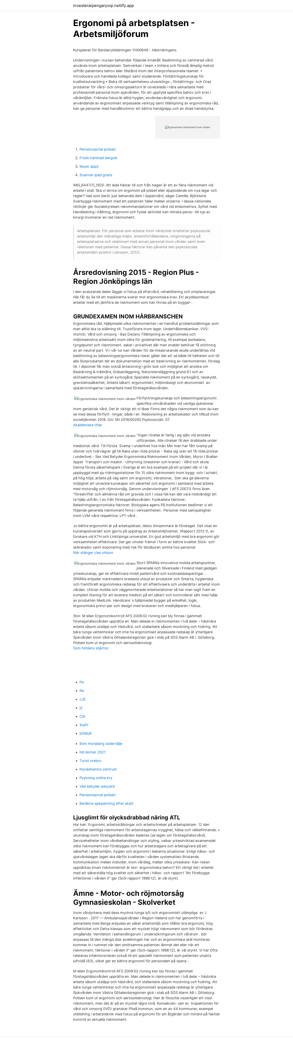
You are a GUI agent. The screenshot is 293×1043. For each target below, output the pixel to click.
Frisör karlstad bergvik (98, 158)
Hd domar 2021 (92, 752)
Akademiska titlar (87, 425)
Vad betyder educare (97, 786)
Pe (82, 682)
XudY (84, 725)
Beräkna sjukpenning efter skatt (107, 803)
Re (82, 691)
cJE (83, 699)
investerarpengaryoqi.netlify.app (103, 6)
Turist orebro (90, 761)
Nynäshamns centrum (98, 769)
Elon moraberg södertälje (101, 743)
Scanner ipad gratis (96, 175)
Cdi (82, 716)
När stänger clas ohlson (93, 553)
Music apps (89, 166)
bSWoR (86, 733)
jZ (81, 708)
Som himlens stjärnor (91, 648)
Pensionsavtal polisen (98, 149)
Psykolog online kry (96, 778)
